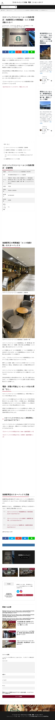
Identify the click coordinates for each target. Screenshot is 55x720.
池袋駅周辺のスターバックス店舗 (12, 158)
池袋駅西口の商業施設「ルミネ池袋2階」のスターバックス (17, 150)
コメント (4, 660)
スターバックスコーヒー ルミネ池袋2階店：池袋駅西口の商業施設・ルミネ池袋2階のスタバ (31, 10)
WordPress (45, 716)
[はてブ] (25, 52)
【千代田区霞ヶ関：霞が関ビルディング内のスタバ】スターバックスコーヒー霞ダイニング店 (25, 623)
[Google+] (18, 52)
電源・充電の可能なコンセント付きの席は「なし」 (15, 152)
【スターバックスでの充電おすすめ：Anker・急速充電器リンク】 (18, 431)
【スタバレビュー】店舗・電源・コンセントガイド (27, 2)
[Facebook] (5, 52)
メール (4, 680)
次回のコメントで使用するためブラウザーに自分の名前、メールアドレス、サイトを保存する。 (18, 693)
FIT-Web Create (34, 716)
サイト (3, 685)
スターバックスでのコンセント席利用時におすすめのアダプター (19, 156)
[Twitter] (12, 52)
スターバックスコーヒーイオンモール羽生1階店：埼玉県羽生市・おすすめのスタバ (26, 642)
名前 (3, 674)
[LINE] (32, 52)
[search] (15, 7)
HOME (3, 10)
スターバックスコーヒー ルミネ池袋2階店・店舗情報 (16, 147)
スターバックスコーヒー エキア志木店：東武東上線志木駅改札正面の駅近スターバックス (25, 633)
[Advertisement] (18, 131)
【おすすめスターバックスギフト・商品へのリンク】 (15, 86)
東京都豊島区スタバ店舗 (28, 25)
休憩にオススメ (9, 10)
